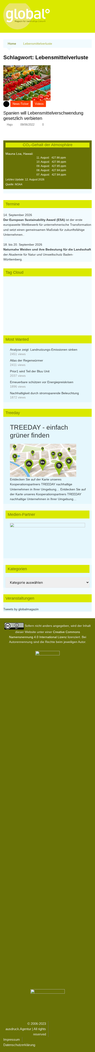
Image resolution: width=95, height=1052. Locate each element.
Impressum (11, 1039)
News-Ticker (20, 103)
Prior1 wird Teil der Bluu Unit (29, 371)
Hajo (10, 124)
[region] (47, 536)
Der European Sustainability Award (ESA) (34, 220)
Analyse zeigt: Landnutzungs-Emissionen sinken (43, 349)
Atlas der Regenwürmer (26, 360)
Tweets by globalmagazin (21, 609)
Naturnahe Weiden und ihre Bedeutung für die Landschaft (47, 249)
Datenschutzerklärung (19, 1045)
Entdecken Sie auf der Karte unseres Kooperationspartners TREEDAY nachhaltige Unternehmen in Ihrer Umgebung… (41, 484)
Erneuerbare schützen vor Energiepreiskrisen (41, 382)
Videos (39, 103)
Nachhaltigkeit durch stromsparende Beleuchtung (44, 393)
